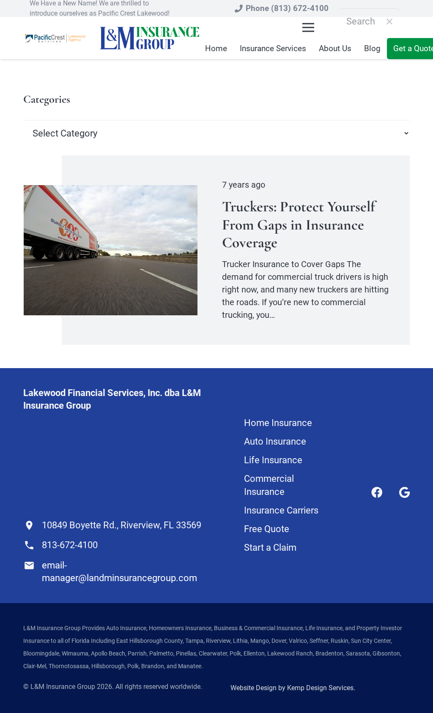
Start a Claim (270, 547)
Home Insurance (278, 423)
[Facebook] (376, 492)
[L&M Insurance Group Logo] (150, 38)
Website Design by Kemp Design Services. (292, 688)
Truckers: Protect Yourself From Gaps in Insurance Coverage (298, 224)
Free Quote (266, 529)
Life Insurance (273, 460)
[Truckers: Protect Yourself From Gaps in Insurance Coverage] (110, 191)
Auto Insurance (275, 441)
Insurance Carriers (281, 510)
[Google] (404, 492)
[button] (308, 27)
